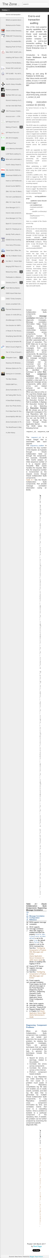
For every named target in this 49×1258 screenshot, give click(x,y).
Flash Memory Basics (13, 288)
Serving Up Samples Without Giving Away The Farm (22, 341)
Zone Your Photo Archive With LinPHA (18, 406)
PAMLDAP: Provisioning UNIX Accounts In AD (20, 36)
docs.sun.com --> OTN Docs (15, 116)
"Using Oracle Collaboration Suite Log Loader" (40, 1185)
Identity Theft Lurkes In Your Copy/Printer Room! (21, 234)
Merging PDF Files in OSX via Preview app (19, 266)
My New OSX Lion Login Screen (16, 95)
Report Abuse (39, 1256)
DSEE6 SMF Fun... (12, 384)
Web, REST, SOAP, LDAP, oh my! (16, 52)
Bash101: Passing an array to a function (19, 229)
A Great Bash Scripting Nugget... (16, 400)
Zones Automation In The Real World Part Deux (21, 390)
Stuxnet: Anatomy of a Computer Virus (18, 100)
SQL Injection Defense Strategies (16, 170)
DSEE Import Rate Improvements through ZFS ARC (22, 293)
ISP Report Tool (11, 143)
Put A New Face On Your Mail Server (17, 411)
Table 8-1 (30, 480)
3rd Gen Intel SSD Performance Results (18, 106)
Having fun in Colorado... (14, 374)
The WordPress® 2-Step (14, 427)
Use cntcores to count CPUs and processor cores (21, 79)
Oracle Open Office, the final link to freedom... (20, 250)
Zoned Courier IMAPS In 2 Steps (16, 186)
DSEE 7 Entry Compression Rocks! (17, 298)
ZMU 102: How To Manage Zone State (18, 191)
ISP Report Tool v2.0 (12, 132)
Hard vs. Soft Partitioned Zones (16, 181)
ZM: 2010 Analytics (12, 138)
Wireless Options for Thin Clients (16, 368)
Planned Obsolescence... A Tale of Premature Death (22, 309)
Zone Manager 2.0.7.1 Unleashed (17, 207)
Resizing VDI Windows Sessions (16, 363)
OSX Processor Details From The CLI (18, 111)
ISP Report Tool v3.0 (12, 122)
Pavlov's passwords (12, 89)
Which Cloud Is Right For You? (16, 347)
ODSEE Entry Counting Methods (16, 240)
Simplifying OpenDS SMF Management (18, 336)
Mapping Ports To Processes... (15, 47)
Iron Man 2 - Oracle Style (14, 261)
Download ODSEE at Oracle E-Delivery (18, 175)
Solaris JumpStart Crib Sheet (15, 304)
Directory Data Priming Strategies (16, 282)
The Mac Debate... (12, 379)
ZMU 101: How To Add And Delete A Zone (19, 202)
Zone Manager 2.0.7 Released (16, 218)
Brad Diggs (37, 1246)
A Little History (10, 432)
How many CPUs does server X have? (18, 245)
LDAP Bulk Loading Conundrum (16, 154)
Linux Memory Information (14, 148)
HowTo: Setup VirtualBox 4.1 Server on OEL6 (20, 84)
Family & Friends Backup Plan (15, 63)
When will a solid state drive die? (16, 159)
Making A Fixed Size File (14, 127)
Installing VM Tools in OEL (14, 57)
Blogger (32, 1256)
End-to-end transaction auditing (16, 14)
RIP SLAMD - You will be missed (16, 73)
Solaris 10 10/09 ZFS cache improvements (19, 315)
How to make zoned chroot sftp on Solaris (19, 213)
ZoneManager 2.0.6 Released (15, 320)
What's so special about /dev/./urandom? (19, 20)
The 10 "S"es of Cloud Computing (16, 352)
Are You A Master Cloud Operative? (17, 256)
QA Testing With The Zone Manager (17, 395)
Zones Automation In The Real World (18, 422)
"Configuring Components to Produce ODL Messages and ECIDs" (37, 951)
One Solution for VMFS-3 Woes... (16, 325)
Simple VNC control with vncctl (16, 68)
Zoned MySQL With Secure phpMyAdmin (19, 416)
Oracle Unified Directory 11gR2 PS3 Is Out (19, 31)
